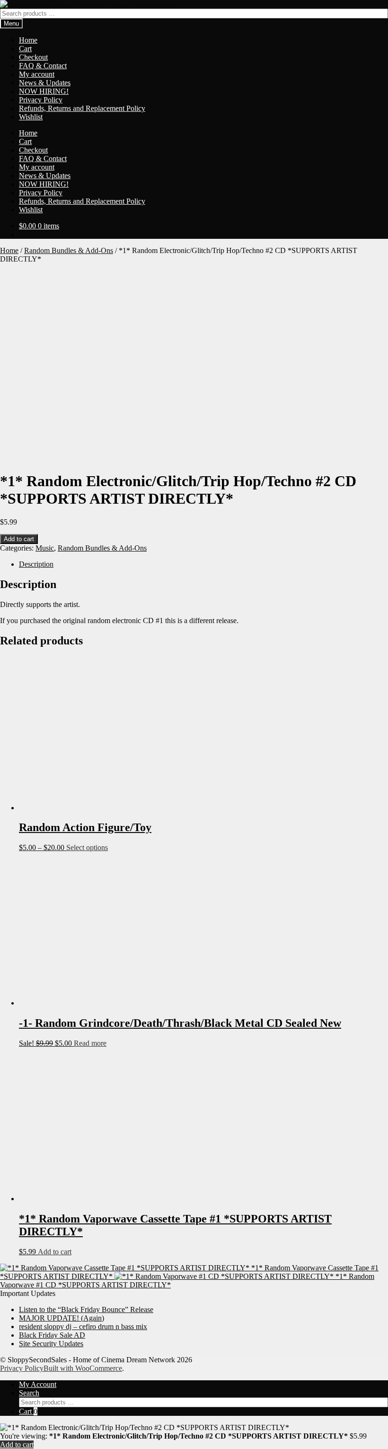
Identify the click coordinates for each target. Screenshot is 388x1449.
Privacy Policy (40, 100)
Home (28, 40)
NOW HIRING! (44, 91)
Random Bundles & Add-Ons (68, 250)
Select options (87, 847)
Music (44, 548)
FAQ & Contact (43, 66)
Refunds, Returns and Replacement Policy (82, 108)
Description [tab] (36, 564)
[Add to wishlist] (15, 15)
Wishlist (31, 117)
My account (36, 74)
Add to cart (19, 539)
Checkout (33, 57)
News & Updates (45, 83)
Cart (25, 49)
